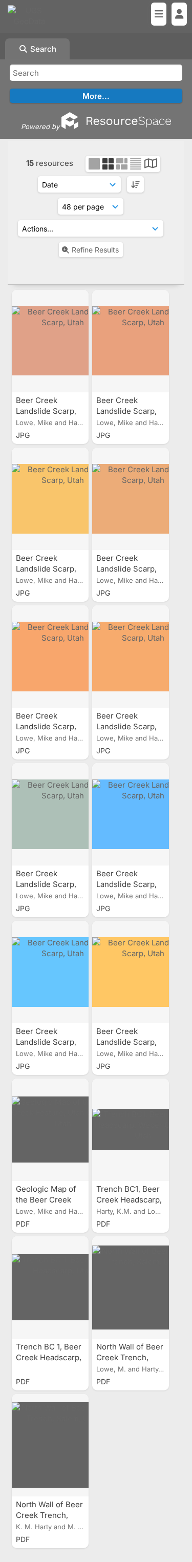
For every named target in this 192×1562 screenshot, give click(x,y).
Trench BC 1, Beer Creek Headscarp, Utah (48, 1357)
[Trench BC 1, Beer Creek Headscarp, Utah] (50, 1287)
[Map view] (150, 165)
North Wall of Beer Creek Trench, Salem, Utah (129, 1357)
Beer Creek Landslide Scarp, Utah (46, 411)
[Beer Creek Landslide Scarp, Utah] (50, 341)
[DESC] (135, 184)
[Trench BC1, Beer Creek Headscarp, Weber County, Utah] (130, 1130)
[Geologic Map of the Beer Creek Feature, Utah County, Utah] (50, 1130)
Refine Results (95, 249)
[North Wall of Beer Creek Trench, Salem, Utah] (130, 1287)
